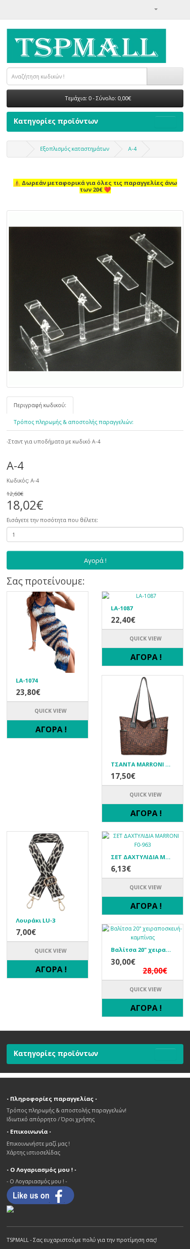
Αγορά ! (95, 560)
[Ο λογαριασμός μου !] (152, 8)
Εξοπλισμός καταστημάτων (74, 149)
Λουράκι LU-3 (35, 920)
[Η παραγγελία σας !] (165, 8)
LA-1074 (27, 680)
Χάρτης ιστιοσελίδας (33, 1152)
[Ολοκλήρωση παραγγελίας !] (176, 8)
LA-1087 (122, 608)
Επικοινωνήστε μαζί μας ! (38, 1143)
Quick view (50, 711)
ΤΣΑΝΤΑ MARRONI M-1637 (142, 764)
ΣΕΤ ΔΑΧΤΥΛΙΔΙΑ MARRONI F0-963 (142, 857)
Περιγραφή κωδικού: (40, 405)
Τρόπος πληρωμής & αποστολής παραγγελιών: (73, 422)
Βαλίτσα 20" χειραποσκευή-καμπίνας (142, 950)
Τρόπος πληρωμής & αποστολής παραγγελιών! (66, 1110)
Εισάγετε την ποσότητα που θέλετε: (52, 520)
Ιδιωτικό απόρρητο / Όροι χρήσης (51, 1119)
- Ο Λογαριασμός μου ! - (37, 1181)
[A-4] (95, 299)
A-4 (132, 149)
